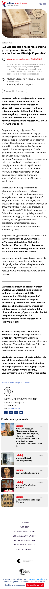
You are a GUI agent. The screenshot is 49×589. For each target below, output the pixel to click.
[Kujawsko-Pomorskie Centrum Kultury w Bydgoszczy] (24, 561)
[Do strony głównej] (15, 4)
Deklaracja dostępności (24, 536)
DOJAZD (8, 91)
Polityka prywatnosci (24, 531)
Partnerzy (24, 527)
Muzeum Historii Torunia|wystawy (24, 459)
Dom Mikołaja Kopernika (27, 473)
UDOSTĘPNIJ (21, 91)
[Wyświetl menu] (44, 4)
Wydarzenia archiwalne (24, 545)
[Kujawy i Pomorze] (24, 572)
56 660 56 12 (14, 408)
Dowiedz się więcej (37, 579)
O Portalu (24, 522)
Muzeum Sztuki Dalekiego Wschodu (28, 501)
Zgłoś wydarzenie (24, 549)
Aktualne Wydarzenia (24, 540)
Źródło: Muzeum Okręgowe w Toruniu (16, 383)
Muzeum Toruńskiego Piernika (26, 486)
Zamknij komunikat (35, 585)
